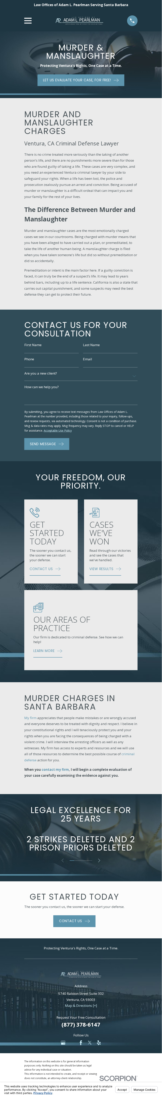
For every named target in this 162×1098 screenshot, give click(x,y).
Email (87, 359)
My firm (30, 718)
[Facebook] (81, 1042)
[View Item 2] (76, 860)
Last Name (91, 345)
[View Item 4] (85, 860)
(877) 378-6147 (81, 1024)
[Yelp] (98, 1042)
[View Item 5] (90, 860)
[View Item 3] (81, 860)
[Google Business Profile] (63, 1042)
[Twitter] (89, 1042)
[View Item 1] (72, 860)
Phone (29, 359)
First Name (32, 345)
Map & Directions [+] (81, 1005)
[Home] (79, 20)
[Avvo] (72, 1042)
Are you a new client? (40, 373)
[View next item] (99, 860)
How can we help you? (41, 386)
